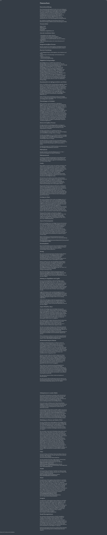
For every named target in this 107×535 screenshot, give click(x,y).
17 (53, 135)
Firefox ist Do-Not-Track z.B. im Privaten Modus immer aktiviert (52, 329)
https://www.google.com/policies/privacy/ (48, 474)
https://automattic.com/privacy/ (52, 337)
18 (49, 137)
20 (61, 141)
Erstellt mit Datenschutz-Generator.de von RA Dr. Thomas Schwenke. (53, 527)
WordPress (12, 532)
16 (51, 130)
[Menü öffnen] (106, 0)
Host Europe (47, 271)
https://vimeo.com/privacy (54, 457)
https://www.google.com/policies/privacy (48, 461)
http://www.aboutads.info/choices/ (48, 189)
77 (50, 146)
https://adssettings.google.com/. (46, 466)
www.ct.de (58, 525)
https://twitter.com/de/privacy (55, 494)
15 (47, 128)
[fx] (1, 0)
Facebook (46, 413)
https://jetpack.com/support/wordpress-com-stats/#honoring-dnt (52, 331)
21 (49, 158)
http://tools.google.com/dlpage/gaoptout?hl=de (49, 464)
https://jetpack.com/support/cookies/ (54, 338)
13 (49, 62)
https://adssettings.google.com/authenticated (48, 475)
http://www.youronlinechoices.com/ (47, 190)
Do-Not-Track (48, 328)
